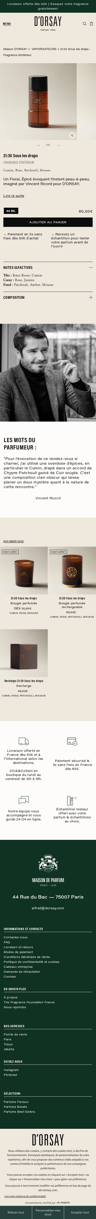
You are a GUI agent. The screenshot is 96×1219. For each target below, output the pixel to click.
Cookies (10, 976)
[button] (9, 23)
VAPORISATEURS (43, 49)
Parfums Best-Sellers (19, 1111)
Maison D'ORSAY (15, 49)
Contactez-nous (15, 937)
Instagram (11, 1069)
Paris (7, 1039)
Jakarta (9, 1049)
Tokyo (8, 1044)
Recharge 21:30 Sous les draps (23, 683)
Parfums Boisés (15, 1106)
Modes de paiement (18, 951)
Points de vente (15, 1034)
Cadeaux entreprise (18, 966)
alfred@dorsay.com (48, 908)
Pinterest (10, 1074)
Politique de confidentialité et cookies (31, 961)
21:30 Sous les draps (23, 600)
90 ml (11, 211)
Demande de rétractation (22, 971)
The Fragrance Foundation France (29, 1002)
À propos (11, 997)
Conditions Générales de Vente (27, 956)
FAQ (7, 942)
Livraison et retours (18, 947)
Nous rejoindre (15, 1007)
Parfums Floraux (16, 1101)
